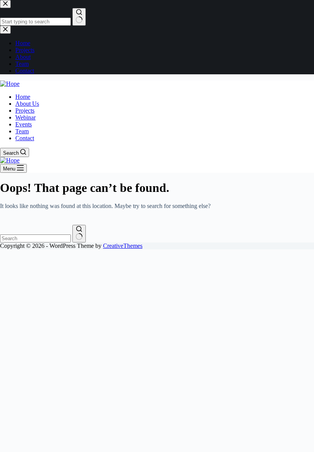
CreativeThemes (122, 245)
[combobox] (35, 238)
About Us (27, 103)
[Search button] (79, 233)
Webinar (25, 117)
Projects (24, 110)
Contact (24, 138)
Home (22, 96)
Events (23, 124)
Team (22, 131)
